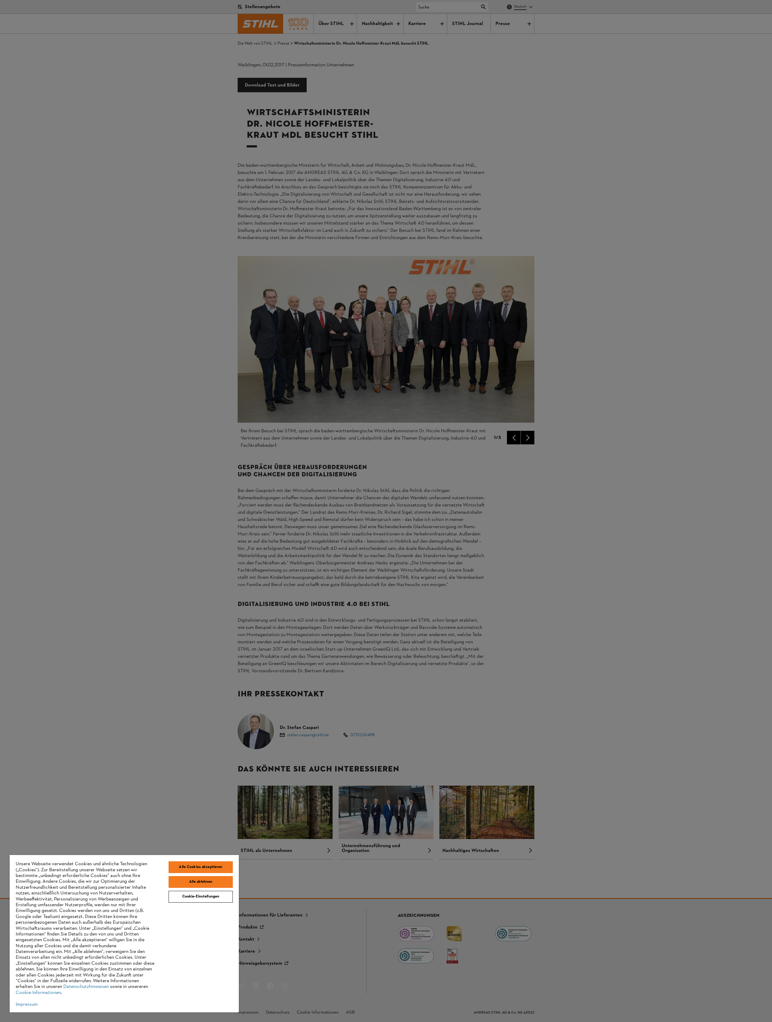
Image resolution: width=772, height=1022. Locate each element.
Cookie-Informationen (38, 992)
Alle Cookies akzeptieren (200, 867)
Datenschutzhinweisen (86, 986)
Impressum (27, 1004)
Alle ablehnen (201, 882)
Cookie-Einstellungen (201, 896)
